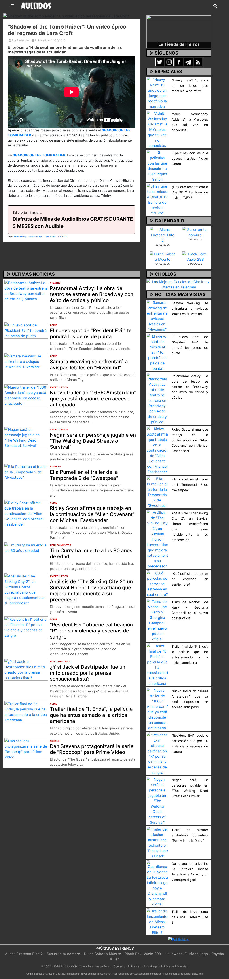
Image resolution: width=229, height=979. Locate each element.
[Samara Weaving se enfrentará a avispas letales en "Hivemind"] (26, 361)
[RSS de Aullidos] (198, 62)
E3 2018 (62, 236)
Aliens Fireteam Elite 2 (24, 954)
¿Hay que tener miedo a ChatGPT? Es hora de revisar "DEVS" (190, 192)
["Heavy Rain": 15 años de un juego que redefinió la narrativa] (157, 92)
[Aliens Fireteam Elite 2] (163, 234)
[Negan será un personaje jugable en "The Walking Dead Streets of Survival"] (26, 437)
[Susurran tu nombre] (195, 232)
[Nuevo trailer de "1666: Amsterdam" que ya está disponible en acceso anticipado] (26, 395)
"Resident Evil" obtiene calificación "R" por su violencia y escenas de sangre (91, 631)
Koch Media (20, 236)
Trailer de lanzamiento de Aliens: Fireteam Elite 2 (190, 917)
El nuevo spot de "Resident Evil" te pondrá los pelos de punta (91, 333)
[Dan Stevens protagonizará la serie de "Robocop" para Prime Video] (26, 748)
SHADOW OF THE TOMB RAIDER (39, 155)
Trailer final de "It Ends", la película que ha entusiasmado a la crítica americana (91, 715)
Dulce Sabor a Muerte (102, 954)
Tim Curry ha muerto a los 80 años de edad (91, 553)
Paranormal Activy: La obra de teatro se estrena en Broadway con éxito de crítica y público (91, 294)
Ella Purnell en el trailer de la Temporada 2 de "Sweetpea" (84, 475)
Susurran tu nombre (63, 954)
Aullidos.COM (69, 966)
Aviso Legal (151, 966)
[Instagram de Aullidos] (169, 62)
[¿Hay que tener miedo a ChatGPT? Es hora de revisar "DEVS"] (157, 199)
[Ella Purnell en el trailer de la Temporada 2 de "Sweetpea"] (26, 471)
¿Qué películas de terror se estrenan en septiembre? (190, 579)
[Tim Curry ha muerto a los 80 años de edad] (26, 547)
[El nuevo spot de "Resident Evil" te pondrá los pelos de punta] (26, 330)
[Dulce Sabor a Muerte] (163, 256)
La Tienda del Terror (178, 44)
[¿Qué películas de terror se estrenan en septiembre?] (157, 583)
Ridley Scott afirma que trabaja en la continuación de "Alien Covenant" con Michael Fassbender (92, 514)
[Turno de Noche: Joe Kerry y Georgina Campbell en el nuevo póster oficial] (157, 619)
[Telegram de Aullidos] (188, 62)
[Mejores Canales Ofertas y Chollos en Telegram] (178, 284)
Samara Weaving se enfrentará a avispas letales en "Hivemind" (89, 364)
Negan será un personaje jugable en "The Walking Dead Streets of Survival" (93, 441)
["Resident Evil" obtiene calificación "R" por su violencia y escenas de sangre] (26, 627)
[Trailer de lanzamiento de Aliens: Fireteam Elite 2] (157, 921)
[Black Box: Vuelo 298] (195, 256)
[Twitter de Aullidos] (159, 62)
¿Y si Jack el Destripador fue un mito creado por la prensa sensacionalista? (87, 673)
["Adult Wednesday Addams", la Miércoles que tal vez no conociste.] (157, 129)
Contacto (119, 966)
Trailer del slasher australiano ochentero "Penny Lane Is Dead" (190, 835)
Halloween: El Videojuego (186, 954)
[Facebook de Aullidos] (179, 62)
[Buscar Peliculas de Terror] (215, 6)
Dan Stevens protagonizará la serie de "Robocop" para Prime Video (92, 749)
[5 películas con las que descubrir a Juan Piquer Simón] (157, 165)
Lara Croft (50, 236)
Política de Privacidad (174, 966)
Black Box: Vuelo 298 (143, 954)
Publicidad (134, 966)
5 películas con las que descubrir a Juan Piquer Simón (190, 158)
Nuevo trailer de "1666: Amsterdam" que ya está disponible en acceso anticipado (93, 398)
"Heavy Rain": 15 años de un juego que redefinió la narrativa (190, 85)
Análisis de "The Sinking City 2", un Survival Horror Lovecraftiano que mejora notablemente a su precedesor (91, 590)
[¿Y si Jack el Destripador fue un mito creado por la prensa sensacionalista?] (26, 669)
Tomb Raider (35, 236)
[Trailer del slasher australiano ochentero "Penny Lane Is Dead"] (157, 842)
